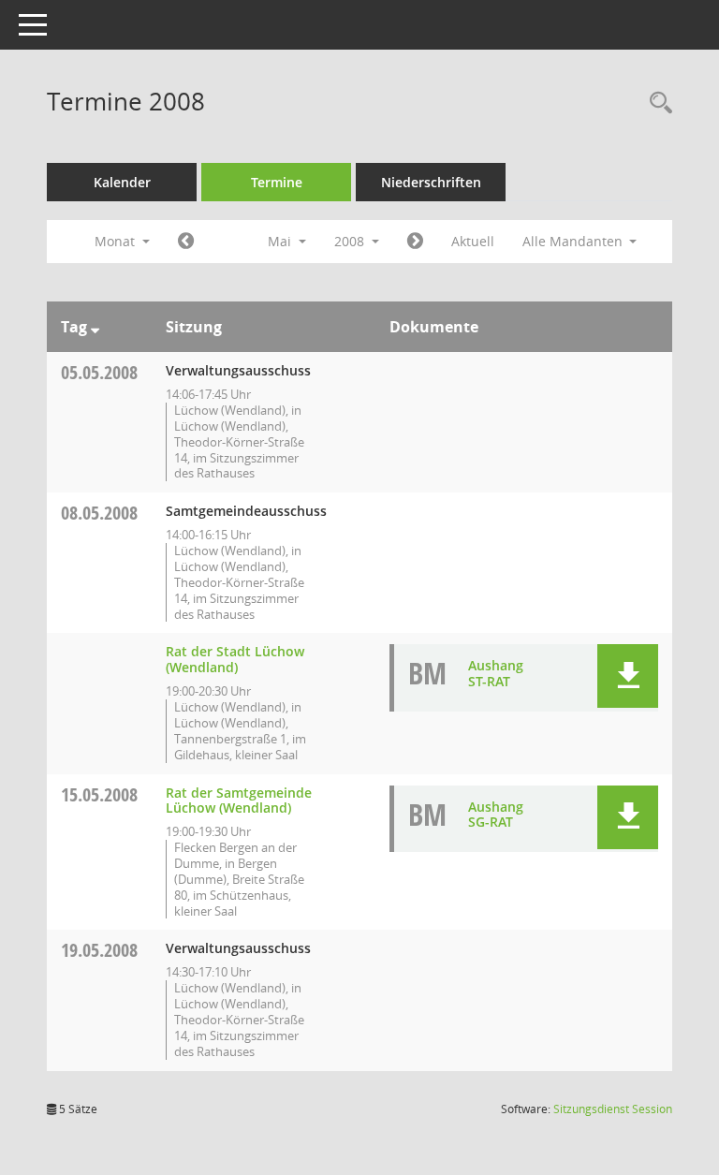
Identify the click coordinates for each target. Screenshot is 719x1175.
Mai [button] (281, 241)
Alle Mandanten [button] (574, 241)
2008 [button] (351, 241)
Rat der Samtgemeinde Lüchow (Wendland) (239, 800)
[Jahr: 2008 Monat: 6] (415, 241)
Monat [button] (117, 241)
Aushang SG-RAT (495, 814)
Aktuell (472, 241)
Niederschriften (431, 182)
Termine (276, 182)
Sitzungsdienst (612, 1109)
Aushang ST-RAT (495, 673)
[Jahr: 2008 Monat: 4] (186, 241)
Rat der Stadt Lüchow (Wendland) (235, 659)
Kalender (122, 182)
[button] (627, 676)
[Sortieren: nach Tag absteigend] (95, 326)
